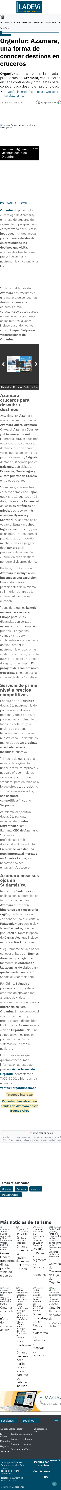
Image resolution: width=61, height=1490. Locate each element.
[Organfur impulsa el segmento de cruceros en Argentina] (39, 1236)
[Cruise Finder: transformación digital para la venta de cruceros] (6, 1238)
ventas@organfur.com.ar (18, 1088)
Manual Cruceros (11, 1194)
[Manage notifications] (54, 1484)
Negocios (38, 23)
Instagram (27, 1439)
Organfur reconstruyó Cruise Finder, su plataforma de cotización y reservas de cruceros (41, 1334)
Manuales (26, 23)
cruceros (35, 1189)
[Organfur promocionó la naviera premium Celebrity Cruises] (22, 1235)
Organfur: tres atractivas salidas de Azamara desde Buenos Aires (19, 1106)
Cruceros (15, 1439)
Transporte (16, 1428)
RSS (46, 1477)
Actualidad (5, 1428)
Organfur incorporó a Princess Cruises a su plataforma (31, 93)
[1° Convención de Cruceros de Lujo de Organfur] (55, 1241)
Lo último (15, 23)
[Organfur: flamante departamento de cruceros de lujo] (55, 1296)
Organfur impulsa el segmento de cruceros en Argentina (39, 1262)
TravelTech (50, 23)
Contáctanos (41, 1471)
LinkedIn (26, 1444)
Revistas (15, 1449)
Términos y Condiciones (12, 1486)
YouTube (26, 1449)
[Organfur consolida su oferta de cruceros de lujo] (6, 1296)
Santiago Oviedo (18, 203)
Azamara (21, 1189)
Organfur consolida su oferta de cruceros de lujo (6, 1318)
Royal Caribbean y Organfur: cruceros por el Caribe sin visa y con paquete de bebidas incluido (23, 1363)
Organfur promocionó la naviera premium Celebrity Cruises (24, 1257)
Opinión (15, 1444)
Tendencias (17, 1433)
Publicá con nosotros (41, 1463)
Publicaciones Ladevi (40, 1429)
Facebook (27, 1433)
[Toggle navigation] (6, 17)
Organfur (6, 210)
